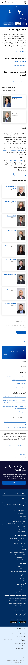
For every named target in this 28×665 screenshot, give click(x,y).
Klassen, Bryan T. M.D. (11, 259)
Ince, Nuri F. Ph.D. (12, 230)
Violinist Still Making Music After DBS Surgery (16, 376)
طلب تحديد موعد (21, 332)
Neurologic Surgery (20, 62)
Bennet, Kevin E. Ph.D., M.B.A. (11, 187)
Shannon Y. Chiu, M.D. (17, 97)
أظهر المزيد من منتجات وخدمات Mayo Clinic (16, 427)
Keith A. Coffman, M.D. (17, 112)
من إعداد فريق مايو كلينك (21, 321)
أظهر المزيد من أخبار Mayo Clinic (19, 412)
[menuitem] (24, 24)
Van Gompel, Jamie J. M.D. (10, 303)
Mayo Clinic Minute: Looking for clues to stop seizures (14, 397)
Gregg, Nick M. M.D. (11, 216)
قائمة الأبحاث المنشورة (17, 161)
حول (24, 23)
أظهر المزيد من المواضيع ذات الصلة (18, 387)
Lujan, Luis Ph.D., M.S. (11, 289)
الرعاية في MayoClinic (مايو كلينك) (8, 23)
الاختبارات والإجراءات (20, 6)
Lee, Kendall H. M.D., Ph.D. (10, 274)
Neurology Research (20, 65)
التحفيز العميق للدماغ (21, 383)
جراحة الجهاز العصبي (20, 51)
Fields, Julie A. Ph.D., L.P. (10, 201)
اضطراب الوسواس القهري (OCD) (19, 380)
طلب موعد (22, 18)
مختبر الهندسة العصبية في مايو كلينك (13, 150)
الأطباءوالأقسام (18, 23)
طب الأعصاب (22, 55)
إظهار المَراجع (23, 366)
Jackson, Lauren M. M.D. (10, 245)
